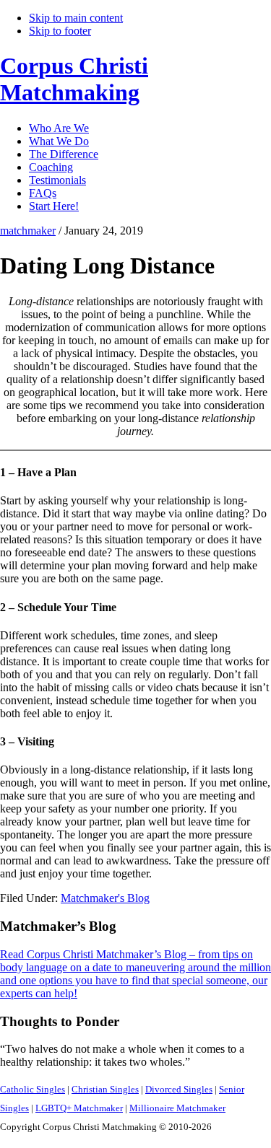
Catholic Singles (32, 1089)
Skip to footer (60, 31)
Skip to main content (76, 18)
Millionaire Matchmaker (177, 1108)
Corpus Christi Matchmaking (74, 79)
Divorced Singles (178, 1089)
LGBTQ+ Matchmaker (79, 1108)
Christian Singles (105, 1089)
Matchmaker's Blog (105, 898)
